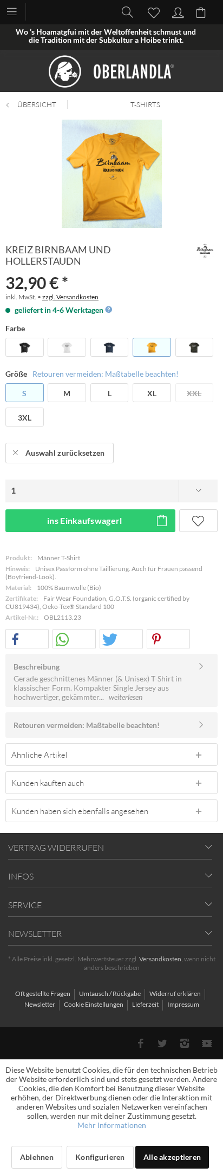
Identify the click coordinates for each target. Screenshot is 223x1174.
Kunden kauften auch (47, 783)
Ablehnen (37, 1157)
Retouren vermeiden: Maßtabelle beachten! (105, 373)
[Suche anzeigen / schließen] (124, 11)
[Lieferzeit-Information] (108, 309)
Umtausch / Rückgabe (110, 993)
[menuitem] (17, 11)
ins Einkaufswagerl (84, 520)
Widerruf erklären (175, 993)
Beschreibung (37, 666)
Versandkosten (160, 959)
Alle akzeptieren (172, 1157)
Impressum (183, 1004)
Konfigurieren (100, 1157)
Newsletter (40, 1004)
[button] (27, 639)
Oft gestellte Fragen (43, 993)
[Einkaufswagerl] (202, 11)
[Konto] (176, 11)
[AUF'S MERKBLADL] (198, 520)
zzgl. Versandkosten (70, 297)
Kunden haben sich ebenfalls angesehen (79, 811)
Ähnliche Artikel (39, 754)
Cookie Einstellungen (94, 1004)
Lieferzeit (146, 1004)
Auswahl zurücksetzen (65, 452)
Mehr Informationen (111, 1125)
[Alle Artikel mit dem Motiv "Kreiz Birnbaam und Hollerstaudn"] (204, 250)
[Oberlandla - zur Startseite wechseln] (111, 71)
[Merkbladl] (150, 11)
